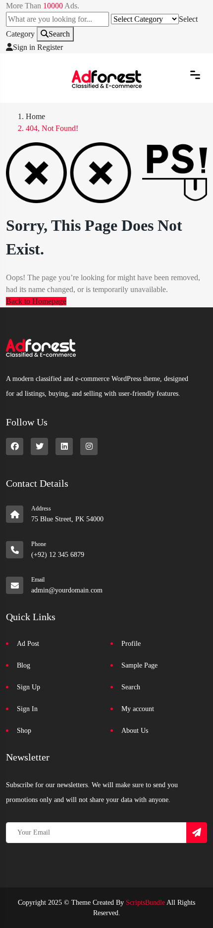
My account (137, 709)
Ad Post (28, 643)
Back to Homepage (36, 301)
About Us (134, 730)
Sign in (24, 47)
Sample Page (139, 665)
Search (59, 34)
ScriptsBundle (145, 902)
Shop (24, 730)
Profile (131, 643)
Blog (23, 665)
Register (50, 47)
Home (35, 116)
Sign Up (28, 687)
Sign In (27, 709)
